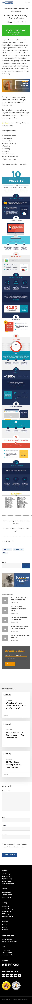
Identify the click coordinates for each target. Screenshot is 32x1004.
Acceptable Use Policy (8, 955)
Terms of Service (7, 952)
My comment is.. (6, 791)
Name (4, 817)
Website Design (6, 874)
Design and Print (6, 876)
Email (4, 825)
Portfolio (4, 925)
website (5, 553)
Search (4, 562)
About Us (4, 927)
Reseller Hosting (6, 911)
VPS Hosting (5, 914)
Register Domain (6, 892)
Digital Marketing (7, 878)
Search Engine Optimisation (17, 8)
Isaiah (11, 22)
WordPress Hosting (7, 909)
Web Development (7, 881)
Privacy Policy (6, 950)
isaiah (6, 715)
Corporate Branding (8, 883)
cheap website (7, 549)
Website (18, 11)
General (6, 8)
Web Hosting (5, 906)
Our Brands (5, 929)
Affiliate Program (7, 939)
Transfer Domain (7, 894)
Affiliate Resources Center (9, 941)
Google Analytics (18, 549)
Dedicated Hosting (7, 916)
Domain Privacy (6, 897)
